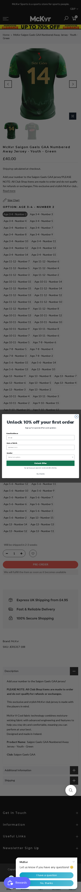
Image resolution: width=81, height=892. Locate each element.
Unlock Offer (40, 463)
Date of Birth (12, 443)
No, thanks (40, 473)
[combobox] (40, 457)
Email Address (12, 433)
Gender (9, 453)
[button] (70, 790)
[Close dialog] (76, 416)
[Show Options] (72, 457)
